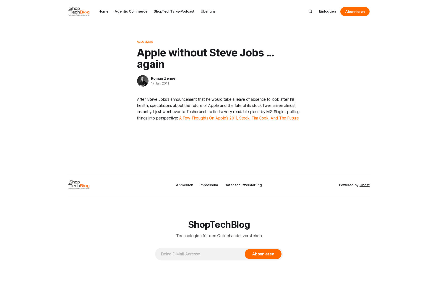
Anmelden (184, 185)
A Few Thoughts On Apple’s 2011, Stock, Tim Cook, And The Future (239, 118)
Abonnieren (355, 11)
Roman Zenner (164, 78)
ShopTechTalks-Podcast (174, 11)
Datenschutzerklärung (243, 185)
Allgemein (145, 41)
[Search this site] (310, 11)
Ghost (365, 185)
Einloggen (327, 11)
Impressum (209, 185)
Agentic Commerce (131, 11)
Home (103, 11)
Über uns (208, 11)
